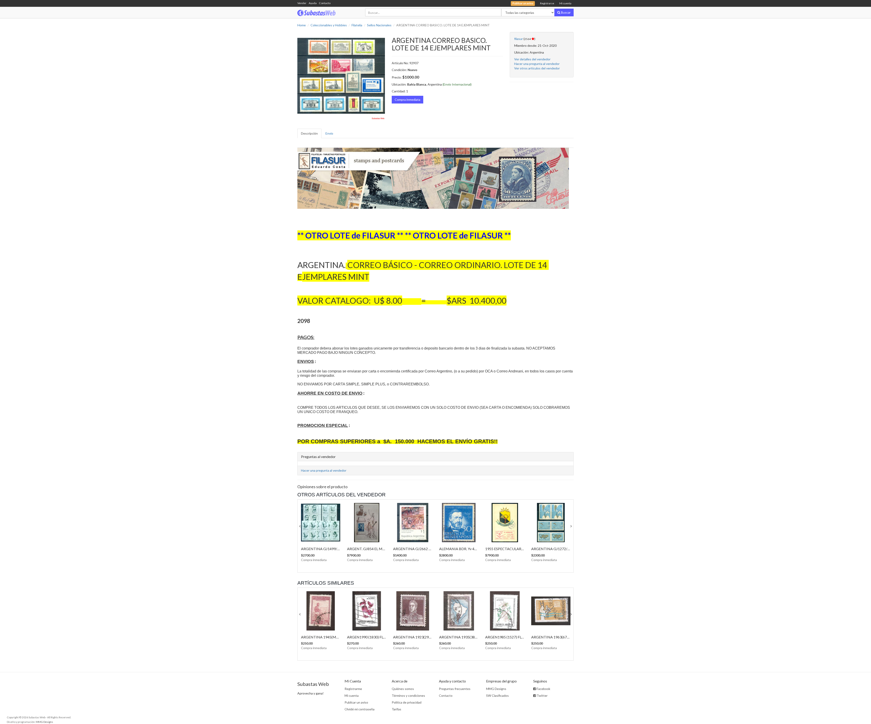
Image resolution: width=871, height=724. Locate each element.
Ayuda (313, 3)
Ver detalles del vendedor (532, 59)
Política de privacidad (406, 702)
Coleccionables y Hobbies (329, 25)
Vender (301, 3)
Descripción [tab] (309, 133)
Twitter (542, 695)
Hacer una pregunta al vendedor (537, 64)
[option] (341, 76)
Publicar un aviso (356, 702)
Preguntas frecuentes (454, 689)
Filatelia (357, 25)
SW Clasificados (497, 695)
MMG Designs (496, 689)
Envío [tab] (329, 133)
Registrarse (547, 3)
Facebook (543, 689)
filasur (518, 39)
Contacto (324, 3)
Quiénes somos (403, 689)
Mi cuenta (565, 3)
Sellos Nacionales (379, 25)
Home (301, 25)
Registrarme (353, 689)
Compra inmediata (407, 99)
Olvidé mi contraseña (359, 709)
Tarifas (396, 709)
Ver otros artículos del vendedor (537, 68)
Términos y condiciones (408, 695)
